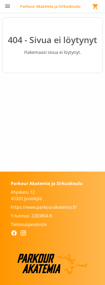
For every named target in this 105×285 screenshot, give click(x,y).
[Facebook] (15, 234)
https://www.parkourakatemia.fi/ (44, 207)
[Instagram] (25, 234)
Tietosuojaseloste (29, 224)
